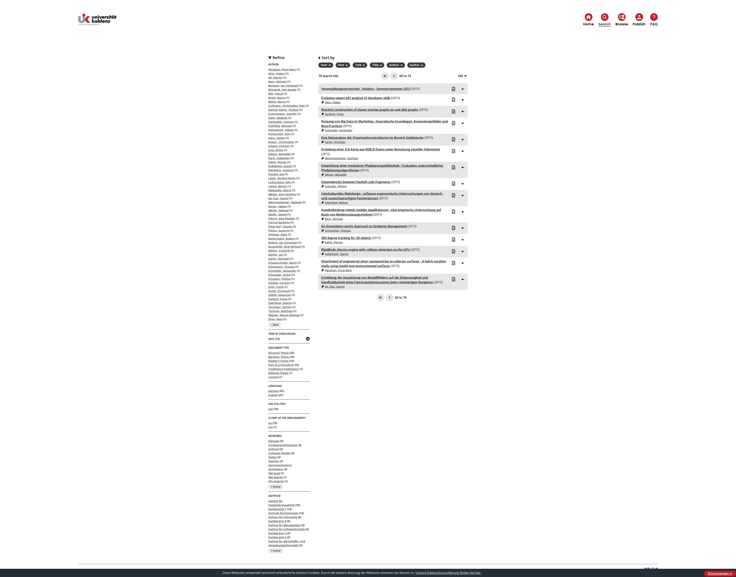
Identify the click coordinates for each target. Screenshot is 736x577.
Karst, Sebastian (279, 158)
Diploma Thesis (278, 373)
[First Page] (385, 76)
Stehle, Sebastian (279, 295)
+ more (276, 487)
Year (324, 65)
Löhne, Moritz (277, 186)
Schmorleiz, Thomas (281, 267)
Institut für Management (284, 525)
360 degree (275, 477)
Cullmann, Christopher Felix (286, 106)
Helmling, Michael (280, 126)
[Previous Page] (394, 76)
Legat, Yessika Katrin (282, 178)
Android (273, 449)
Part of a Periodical (280, 365)
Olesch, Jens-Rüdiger (281, 218)
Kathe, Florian (277, 162)
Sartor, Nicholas (278, 259)
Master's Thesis (278, 361)
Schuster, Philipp (279, 279)
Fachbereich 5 (277, 537)
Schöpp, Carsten (279, 283)
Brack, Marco (276, 97)
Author (394, 65)
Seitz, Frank (275, 287)
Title (358, 65)
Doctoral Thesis (278, 353)
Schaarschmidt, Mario (282, 263)
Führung (273, 441)
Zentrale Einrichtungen (283, 513)
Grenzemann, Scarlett (282, 114)
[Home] (97, 22)
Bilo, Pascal (275, 93)
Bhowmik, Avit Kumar (282, 89)
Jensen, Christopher (281, 142)
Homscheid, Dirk (279, 134)
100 (460, 76)
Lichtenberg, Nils (279, 182)
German (273, 391)
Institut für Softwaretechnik (286, 529)
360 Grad (274, 473)
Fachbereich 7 (277, 509)
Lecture (273, 377)
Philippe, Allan (277, 234)
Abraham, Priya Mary (282, 69)
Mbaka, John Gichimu (282, 194)
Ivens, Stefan (276, 138)
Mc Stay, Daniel (278, 198)
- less (274, 325)
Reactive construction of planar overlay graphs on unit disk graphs (369, 110)
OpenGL (273, 461)
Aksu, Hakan (276, 73)
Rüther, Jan (275, 254)
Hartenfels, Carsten (281, 122)
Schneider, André (279, 275)
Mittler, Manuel (278, 210)
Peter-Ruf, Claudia (280, 226)
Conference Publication (283, 369)
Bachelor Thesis (278, 357)
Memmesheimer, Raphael (284, 202)
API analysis (276, 481)
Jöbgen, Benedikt (279, 154)
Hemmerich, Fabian (281, 130)
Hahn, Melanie (277, 118)
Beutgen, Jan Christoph (283, 85)
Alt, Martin (275, 77)
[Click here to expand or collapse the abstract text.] (462, 89)
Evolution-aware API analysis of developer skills (355, 98)
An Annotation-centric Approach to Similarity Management (364, 226)
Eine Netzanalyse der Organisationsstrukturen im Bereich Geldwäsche (372, 138)
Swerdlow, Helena (280, 303)
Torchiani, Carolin (280, 307)
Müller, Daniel (277, 214)
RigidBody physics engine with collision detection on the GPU (365, 249)
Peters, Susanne (278, 230)
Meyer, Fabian (277, 206)
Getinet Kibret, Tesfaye (283, 110)
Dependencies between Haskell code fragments (355, 182)
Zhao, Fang (275, 319)
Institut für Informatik (282, 517)
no (270, 423)
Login (654, 6)
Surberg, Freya (277, 299)
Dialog (272, 457)
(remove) (300, 339)
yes (270, 409)
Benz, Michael (277, 81)
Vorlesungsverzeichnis (282, 445)
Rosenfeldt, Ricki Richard (284, 246)
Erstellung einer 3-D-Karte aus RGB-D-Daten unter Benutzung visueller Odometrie (380, 149)
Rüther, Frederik (279, 250)
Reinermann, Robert (281, 238)
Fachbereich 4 (277, 533)
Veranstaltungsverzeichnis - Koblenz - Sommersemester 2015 (365, 89)
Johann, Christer (279, 146)
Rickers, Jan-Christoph (282, 242)
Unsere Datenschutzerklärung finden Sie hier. (448, 573)
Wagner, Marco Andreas (284, 315)
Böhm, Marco (277, 102)
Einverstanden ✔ (720, 573)
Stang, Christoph (279, 291)
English (273, 395)
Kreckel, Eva (276, 174)
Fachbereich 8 (277, 521)
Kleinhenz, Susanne (281, 170)
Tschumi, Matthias (280, 311)
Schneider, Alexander (282, 271)
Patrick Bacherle (279, 222)
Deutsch (644, 6)
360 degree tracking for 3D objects (346, 238)
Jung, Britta (275, 150)
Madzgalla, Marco (279, 190)
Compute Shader (279, 453)
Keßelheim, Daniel (280, 166)
